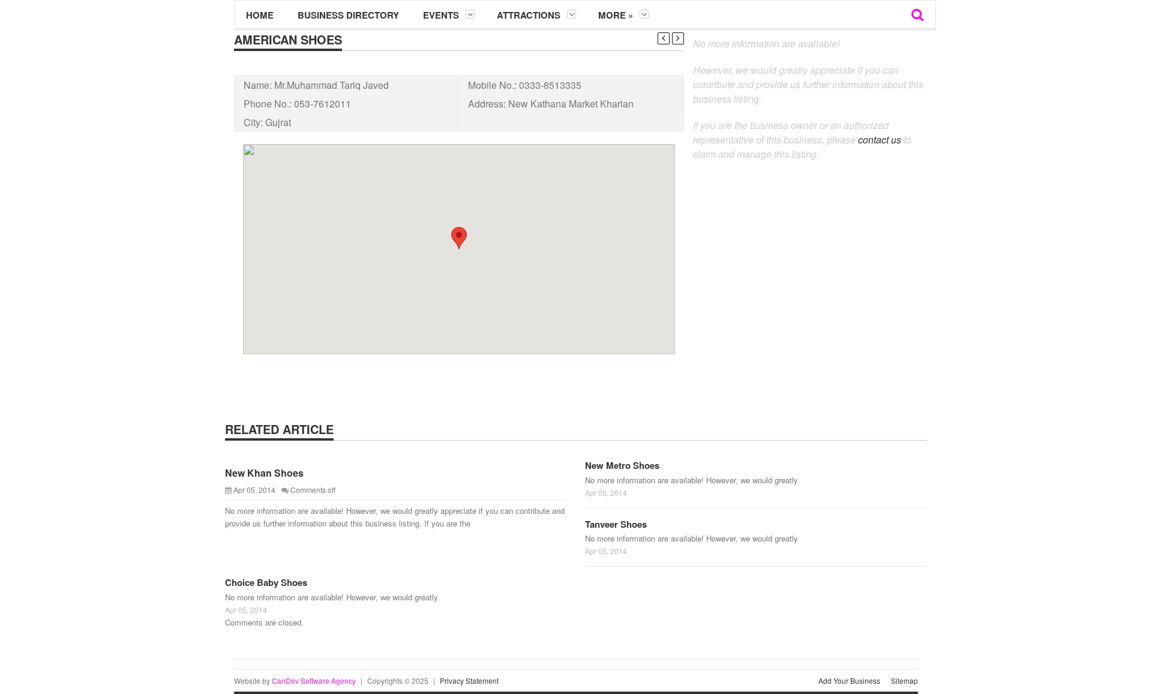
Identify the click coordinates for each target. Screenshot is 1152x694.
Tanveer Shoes (616, 524)
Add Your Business (849, 680)
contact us (879, 139)
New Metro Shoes (622, 465)
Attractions (528, 15)
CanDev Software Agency (314, 680)
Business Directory (348, 15)
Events (441, 15)
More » (615, 15)
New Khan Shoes (264, 473)
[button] (459, 238)
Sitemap (904, 680)
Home (260, 15)
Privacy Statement (469, 680)
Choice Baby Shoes (266, 582)
